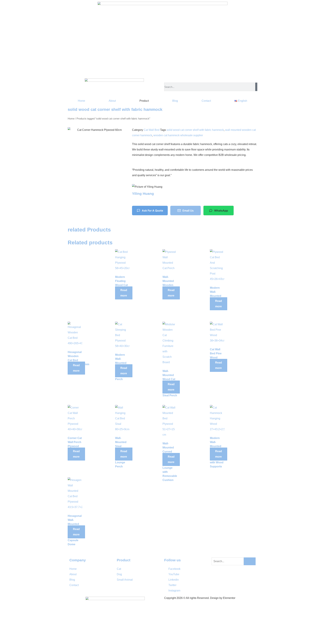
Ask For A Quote (152, 210)
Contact (206, 100)
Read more (123, 293)
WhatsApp (221, 210)
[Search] (256, 87)
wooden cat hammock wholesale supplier (178, 135)
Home (81, 100)
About (112, 100)
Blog (175, 100)
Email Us (188, 210)
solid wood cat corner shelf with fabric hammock (195, 129)
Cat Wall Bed (151, 129)
